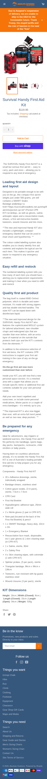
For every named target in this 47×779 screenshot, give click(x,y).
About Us (7, 731)
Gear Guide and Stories (14, 740)
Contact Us (8, 753)
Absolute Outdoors (17, 766)
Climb (5, 688)
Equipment (8, 701)
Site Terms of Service (13, 757)
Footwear (7, 697)
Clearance (8, 705)
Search (6, 727)
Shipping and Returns (13, 736)
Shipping (24, 114)
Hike (5, 679)
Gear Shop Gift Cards (13, 710)
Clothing (7, 692)
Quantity (7, 124)
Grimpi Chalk (9, 675)
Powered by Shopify (34, 766)
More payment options (22, 152)
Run (5, 684)
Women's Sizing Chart (13, 749)
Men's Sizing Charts (12, 744)
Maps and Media (11, 714)
